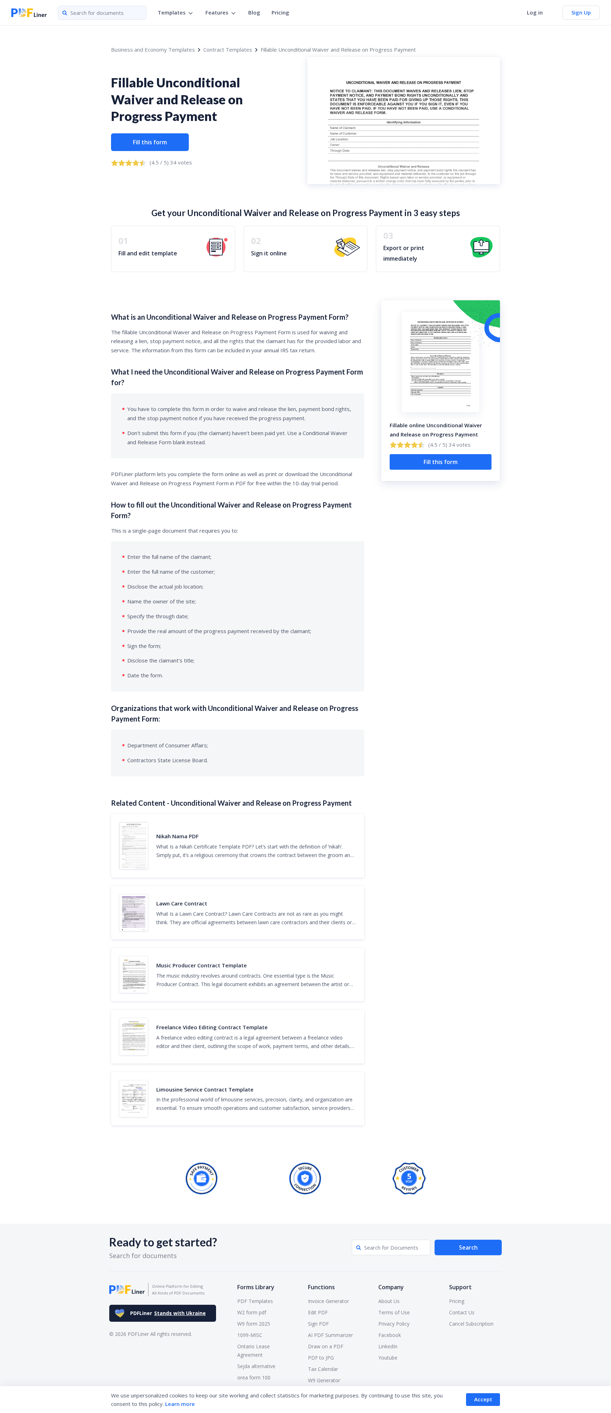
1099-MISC (249, 1335)
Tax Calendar (323, 1369)
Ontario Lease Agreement (253, 1350)
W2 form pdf (251, 1312)
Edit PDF (318, 1312)
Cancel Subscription (471, 1323)
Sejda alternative (256, 1366)
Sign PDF (318, 1323)
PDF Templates (255, 1301)
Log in (535, 12)
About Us (389, 1301)
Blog (254, 12)
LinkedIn (387, 1346)
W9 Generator (324, 1380)
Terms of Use (394, 1312)
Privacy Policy (393, 1323)
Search (468, 1247)
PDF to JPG (321, 1357)
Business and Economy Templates (153, 49)
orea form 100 (253, 1377)
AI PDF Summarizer (330, 1335)
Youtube (387, 1357)
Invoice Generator (328, 1301)
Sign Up (581, 12)
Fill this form (150, 142)
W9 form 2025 (253, 1323)
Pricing (280, 12)
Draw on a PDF (325, 1346)
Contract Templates (227, 49)
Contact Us (462, 1312)
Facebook (389, 1335)
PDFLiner (168, 1313)
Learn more (180, 1403)
